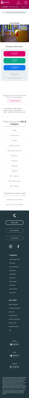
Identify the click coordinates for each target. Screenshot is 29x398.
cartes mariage (13, 281)
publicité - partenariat (14, 319)
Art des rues (14, 135)
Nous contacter (14, 230)
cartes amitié (12, 274)
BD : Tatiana (14, 186)
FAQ (10, 330)
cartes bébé (12, 285)
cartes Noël (12, 263)
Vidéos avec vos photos (14, 199)
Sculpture (14, 166)
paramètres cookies (13, 326)
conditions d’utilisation (14, 308)
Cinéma (14, 140)
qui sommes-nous (13, 315)
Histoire (14, 171)
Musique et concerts (14, 151)
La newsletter (14, 238)
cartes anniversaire (14, 266)
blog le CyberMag (13, 304)
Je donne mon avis (14, 101)
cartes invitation (13, 289)
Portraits (14, 161)
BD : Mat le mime (14, 181)
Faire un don (14, 222)
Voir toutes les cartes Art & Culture (15, 12)
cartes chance (12, 292)
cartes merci (12, 277)
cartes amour (12, 270)
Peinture (14, 156)
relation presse (12, 322)
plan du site (12, 311)
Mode (14, 130)
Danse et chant (14, 145)
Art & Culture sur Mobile (14, 205)
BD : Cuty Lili (14, 176)
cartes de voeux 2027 (14, 259)
